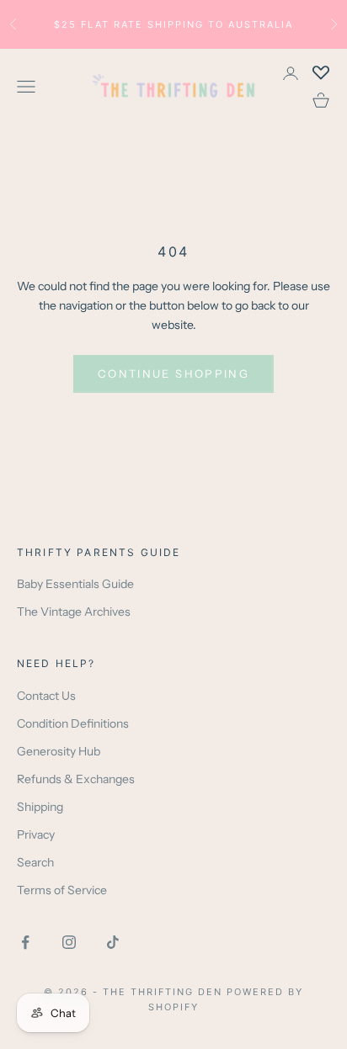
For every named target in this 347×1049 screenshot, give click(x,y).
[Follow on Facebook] (25, 942)
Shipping (40, 806)
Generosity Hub (58, 751)
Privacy (36, 834)
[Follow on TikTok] (112, 942)
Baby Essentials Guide (75, 583)
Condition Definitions (73, 723)
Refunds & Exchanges (76, 779)
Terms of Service (62, 890)
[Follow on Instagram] (69, 942)
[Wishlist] (321, 73)
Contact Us (46, 695)
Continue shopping (173, 373)
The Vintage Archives (74, 611)
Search (35, 862)
